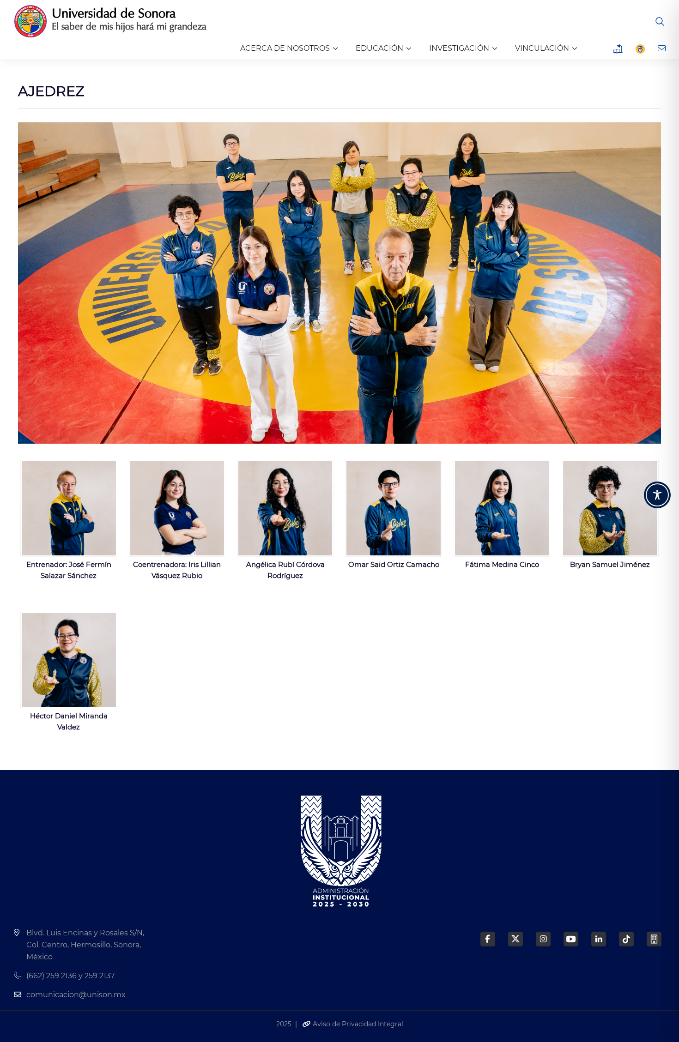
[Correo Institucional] (662, 48)
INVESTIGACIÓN (459, 48)
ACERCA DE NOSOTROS (285, 48)
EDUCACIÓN (379, 48)
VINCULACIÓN (542, 48)
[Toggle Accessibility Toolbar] (657, 494)
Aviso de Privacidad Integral (357, 1024)
